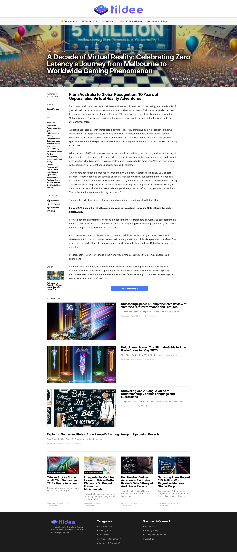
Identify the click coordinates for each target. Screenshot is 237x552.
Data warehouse (53, 141)
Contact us (150, 526)
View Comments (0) (129, 289)
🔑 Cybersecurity (69, 21)
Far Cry (50, 154)
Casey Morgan (53, 109)
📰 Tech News (108, 21)
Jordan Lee (125, 316)
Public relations (53, 180)
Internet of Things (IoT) (110, 543)
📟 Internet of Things (157, 21)
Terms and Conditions (155, 534)
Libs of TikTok (52, 169)
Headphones (52, 156)
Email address (52, 149)
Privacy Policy (151, 530)
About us (149, 539)
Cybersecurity (105, 526)
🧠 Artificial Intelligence (131, 21)
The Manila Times (54, 185)
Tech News (163, 472)
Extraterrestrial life (54, 151)
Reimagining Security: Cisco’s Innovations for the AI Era (54, 286)
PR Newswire (52, 177)
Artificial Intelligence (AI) (56, 472)
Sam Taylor (162, 503)
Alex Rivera (51, 503)
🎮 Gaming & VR (89, 21)
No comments (65, 79)
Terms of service (53, 182)
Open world (51, 175)
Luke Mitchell (52, 172)
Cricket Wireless (53, 138)
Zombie (50, 188)
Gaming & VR (56, 51)
